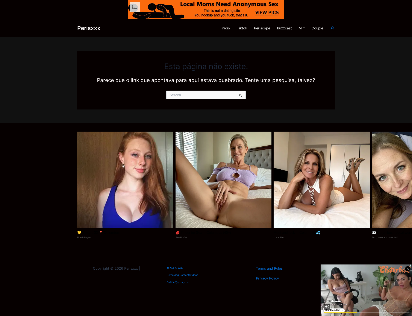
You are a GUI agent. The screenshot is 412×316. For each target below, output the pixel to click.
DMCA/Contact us (178, 282)
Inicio (225, 28)
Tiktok (242, 28)
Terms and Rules (269, 268)
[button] (333, 28)
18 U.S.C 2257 (175, 267)
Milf (302, 28)
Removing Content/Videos (182, 274)
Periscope (262, 28)
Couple (317, 28)
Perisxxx (88, 28)
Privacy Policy (267, 278)
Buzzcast (284, 28)
